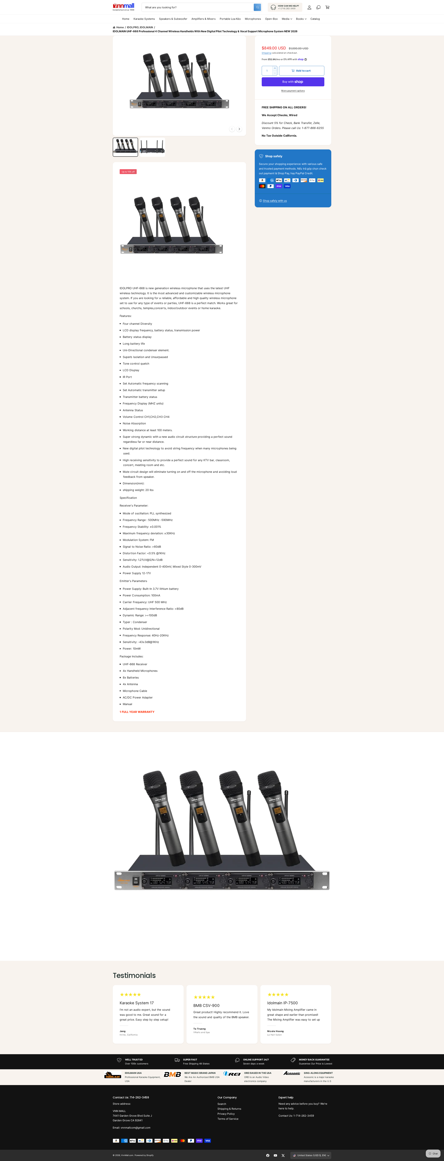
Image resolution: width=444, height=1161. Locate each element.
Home (120, 27)
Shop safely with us (275, 200)
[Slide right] (239, 129)
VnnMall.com (127, 1155)
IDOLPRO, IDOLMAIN (140, 27)
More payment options (293, 90)
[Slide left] (232, 129)
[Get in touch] (318, 7)
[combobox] (202, 7)
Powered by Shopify (144, 1155)
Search (221, 1104)
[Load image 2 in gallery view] (152, 147)
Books (300, 18)
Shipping (266, 52)
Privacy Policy (226, 1113)
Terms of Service (227, 1118)
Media (285, 18)
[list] (222, 1014)
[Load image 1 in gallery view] (125, 147)
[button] (327, 7)
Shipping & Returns (229, 1108)
